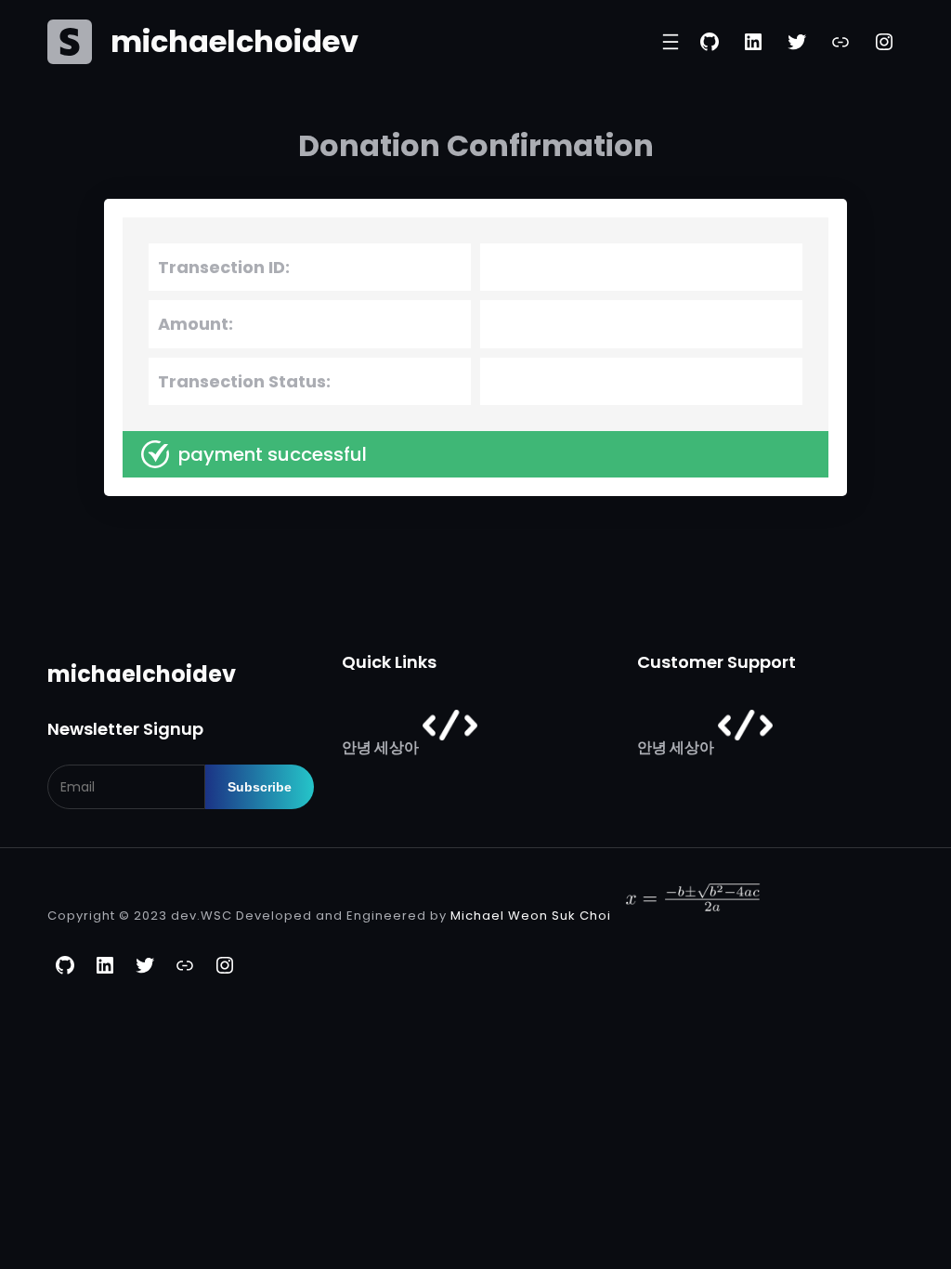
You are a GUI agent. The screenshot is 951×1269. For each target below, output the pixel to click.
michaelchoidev (234, 41)
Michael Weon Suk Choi (530, 916)
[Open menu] (670, 41)
